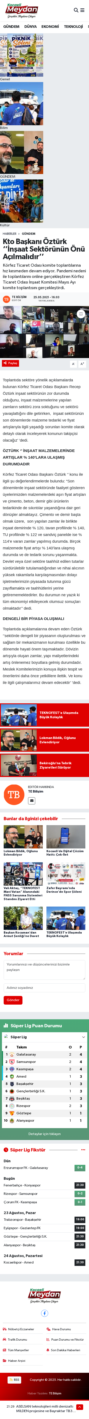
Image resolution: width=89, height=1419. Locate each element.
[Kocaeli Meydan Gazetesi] (22, 10)
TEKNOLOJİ (73, 27)
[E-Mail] (31, 800)
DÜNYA (30, 27)
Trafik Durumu (17, 1339)
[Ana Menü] (82, 11)
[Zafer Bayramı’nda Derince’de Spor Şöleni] (66, 874)
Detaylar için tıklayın (45, 1134)
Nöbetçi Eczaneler (21, 1329)
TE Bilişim (35, 791)
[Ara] (76, 11)
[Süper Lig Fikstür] (83, 1150)
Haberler (9, 233)
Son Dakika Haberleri (65, 1350)
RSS (16, 1379)
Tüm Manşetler (18, 1350)
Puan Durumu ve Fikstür (67, 1339)
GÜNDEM (11, 27)
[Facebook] (44, 1313)
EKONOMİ (50, 27)
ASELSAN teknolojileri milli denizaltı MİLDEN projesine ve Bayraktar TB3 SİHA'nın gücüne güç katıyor (44, 1411)
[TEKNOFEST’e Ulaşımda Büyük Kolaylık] (66, 918)
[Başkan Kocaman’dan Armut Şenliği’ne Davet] (23, 918)
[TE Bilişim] (14, 794)
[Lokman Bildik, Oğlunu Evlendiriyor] (23, 837)
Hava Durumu (61, 1329)
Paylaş (12, 363)
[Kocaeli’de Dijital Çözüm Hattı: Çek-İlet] (66, 837)
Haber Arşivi (16, 1360)
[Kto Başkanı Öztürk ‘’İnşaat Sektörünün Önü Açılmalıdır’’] (44, 332)
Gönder (13, 1000)
